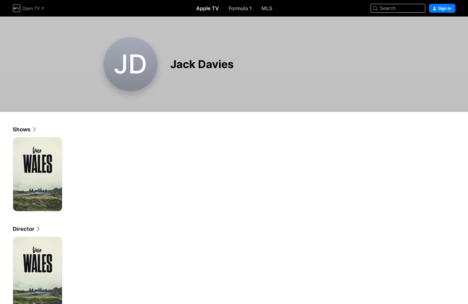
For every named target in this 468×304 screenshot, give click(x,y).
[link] (25, 129)
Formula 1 (240, 8)
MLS (266, 8)
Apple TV (207, 8)
